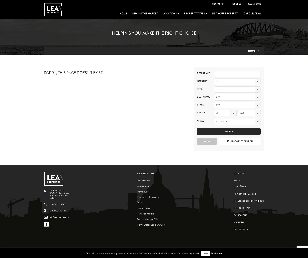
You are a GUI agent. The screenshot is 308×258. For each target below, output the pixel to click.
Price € (201, 112)
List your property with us (249, 201)
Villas (140, 202)
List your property (225, 13)
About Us (236, 4)
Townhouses (143, 208)
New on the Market (145, 13)
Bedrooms (203, 97)
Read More (216, 253)
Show (200, 121)
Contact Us (218, 4)
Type (199, 89)
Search (229, 131)
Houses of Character (148, 197)
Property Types (145, 173)
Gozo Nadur (240, 186)
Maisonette (143, 186)
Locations (170, 13)
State (200, 105)
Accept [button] (205, 253)
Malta (237, 180)
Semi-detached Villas (148, 219)
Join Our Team (252, 13)
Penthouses (143, 191)
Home (123, 13)
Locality (202, 81)
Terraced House (145, 213)
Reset (207, 141)
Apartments (143, 180)
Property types (194, 13)
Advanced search (241, 141)
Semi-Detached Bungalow (151, 225)
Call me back (254, 4)
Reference (203, 73)
